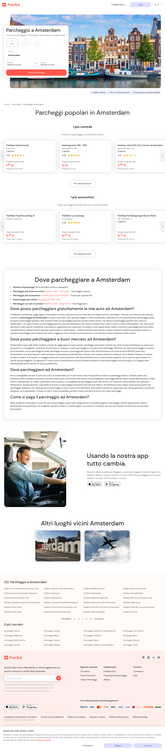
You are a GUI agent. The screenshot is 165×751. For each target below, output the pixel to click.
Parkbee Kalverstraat (132, 602)
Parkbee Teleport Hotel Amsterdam (59, 588)
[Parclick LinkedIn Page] (148, 657)
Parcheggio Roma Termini (14, 640)
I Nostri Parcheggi (88, 679)
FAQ (135, 675)
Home (6, 104)
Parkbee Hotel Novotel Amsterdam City (60, 607)
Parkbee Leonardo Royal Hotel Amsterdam (22, 602)
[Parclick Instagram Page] (143, 657)
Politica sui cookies (76, 717)
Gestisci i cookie (97, 717)
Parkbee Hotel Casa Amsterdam (57, 612)
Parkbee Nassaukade (52, 598)
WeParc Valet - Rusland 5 (57, 291)
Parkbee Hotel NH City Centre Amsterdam (101, 607)
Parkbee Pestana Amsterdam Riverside (20, 593)
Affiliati (107, 679)
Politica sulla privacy (119, 717)
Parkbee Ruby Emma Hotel (134, 588)
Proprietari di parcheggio (115, 675)
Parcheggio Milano (51, 635)
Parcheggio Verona (12, 645)
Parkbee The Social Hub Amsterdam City (21, 588)
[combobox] (38, 55)
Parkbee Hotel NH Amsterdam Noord (138, 607)
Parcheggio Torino (130, 645)
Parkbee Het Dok (130, 612)
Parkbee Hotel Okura (13, 607)
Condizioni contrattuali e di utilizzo (20, 717)
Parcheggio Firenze (52, 640)
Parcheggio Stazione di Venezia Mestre (100, 631)
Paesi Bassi (16, 104)
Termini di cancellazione (52, 717)
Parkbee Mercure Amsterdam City (137, 598)
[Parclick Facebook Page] (154, 657)
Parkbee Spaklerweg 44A (94, 588)
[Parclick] (11, 5)
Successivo (99, 619)
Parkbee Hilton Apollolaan (94, 612)
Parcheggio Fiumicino (92, 635)
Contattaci (138, 671)
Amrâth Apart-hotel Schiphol (55, 295)
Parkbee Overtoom (52, 593)
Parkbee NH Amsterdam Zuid (16, 598)
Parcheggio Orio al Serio (133, 631)
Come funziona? (88, 675)
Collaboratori (110, 671)
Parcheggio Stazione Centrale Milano (99, 645)
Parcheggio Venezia (52, 631)
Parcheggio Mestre (12, 631)
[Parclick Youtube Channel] (159, 657)
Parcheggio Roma (130, 635)
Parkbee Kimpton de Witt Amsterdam (100, 602)
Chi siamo (85, 671)
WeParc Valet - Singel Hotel (58, 303)
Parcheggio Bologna (52, 645)
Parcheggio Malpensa (13, 635)
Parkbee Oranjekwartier (133, 593)
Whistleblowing (140, 717)
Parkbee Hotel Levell (12, 612)
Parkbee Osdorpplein (92, 593)
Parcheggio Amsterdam (33, 104)
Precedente (66, 619)
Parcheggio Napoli (91, 640)
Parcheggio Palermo (131, 640)
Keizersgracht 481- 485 (49, 299)
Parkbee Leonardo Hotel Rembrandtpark (61, 602)
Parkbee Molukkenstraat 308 (96, 598)
